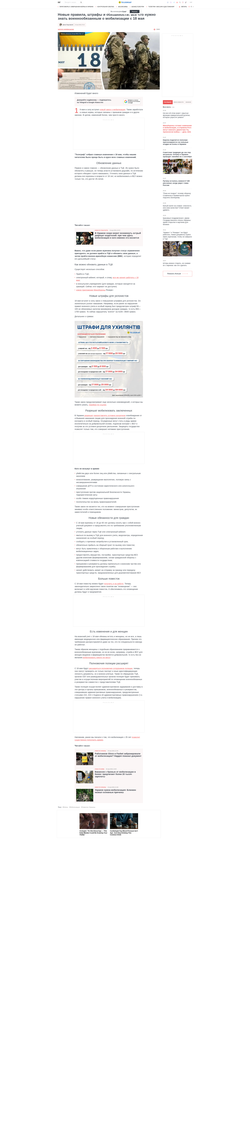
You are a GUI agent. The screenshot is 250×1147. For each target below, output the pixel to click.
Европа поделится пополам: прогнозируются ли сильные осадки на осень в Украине (175, 142)
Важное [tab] (188, 102)
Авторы (184, 6)
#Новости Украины (88, 807)
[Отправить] (81, 2)
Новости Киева (99, 769)
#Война (65, 807)
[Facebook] (167, 2)
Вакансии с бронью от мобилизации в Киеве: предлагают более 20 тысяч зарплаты (115, 774)
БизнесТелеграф (138, 6)
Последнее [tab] (167, 102)
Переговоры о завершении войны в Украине (76, 6)
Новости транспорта (101, 230)
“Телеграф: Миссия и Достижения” (161, 6)
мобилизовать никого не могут (96, 657)
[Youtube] (177, 2)
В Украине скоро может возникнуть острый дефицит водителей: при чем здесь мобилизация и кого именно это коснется (118, 235)
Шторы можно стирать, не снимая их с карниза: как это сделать (176, 264)
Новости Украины (100, 750)
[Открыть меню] (59, 2)
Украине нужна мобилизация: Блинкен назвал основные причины (115, 791)
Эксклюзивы (123, 6)
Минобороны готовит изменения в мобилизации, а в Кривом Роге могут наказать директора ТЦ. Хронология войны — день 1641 (177, 128)
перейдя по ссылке (97, 405)
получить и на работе (113, 584)
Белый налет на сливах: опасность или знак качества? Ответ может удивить (177, 208)
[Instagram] (182, 2)
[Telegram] (174, 2)
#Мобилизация (74, 807)
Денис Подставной (68, 24)
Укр (191, 2)
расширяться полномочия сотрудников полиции (110, 668)
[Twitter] (180, 2)
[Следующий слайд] (193, 7)
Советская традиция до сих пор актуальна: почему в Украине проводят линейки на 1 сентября (177, 154)
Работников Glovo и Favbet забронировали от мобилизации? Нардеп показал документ (118, 755)
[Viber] (170, 2)
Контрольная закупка (105, 6)
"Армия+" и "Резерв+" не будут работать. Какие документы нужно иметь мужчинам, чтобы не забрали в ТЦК (177, 236)
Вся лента (167, 107)
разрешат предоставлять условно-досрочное (105, 415)
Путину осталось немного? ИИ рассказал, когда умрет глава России (176, 183)
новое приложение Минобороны (90, 290)
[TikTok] (185, 2)
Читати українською (66, 29)
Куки (124, 11)
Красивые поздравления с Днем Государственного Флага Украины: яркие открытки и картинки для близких (177, 221)
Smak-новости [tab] (178, 102)
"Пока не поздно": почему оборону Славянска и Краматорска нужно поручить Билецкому (177, 195)
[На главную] (125, 2)
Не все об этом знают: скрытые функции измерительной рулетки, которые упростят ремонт (176, 115)
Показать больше (174, 273)
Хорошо (134, 11)
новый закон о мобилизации (112, 109)
